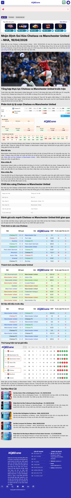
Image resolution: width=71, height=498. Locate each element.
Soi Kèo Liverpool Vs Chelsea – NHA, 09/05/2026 (29, 423)
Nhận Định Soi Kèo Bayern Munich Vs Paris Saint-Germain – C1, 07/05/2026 (37, 433)
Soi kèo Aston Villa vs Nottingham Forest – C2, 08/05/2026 (32, 393)
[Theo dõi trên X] (2, 486)
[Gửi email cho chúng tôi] (7, 486)
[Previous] (7, 26)
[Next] (63, 26)
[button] (2, 2)
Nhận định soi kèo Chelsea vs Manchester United (19, 157)
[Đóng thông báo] (68, 9)
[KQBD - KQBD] (35, 2)
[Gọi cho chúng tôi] (12, 486)
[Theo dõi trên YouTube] (23, 486)
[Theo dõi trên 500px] (28, 486)
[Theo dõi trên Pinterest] (17, 486)
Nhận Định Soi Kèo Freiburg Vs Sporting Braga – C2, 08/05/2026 (33, 403)
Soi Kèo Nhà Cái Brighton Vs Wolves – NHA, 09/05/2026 (31, 413)
